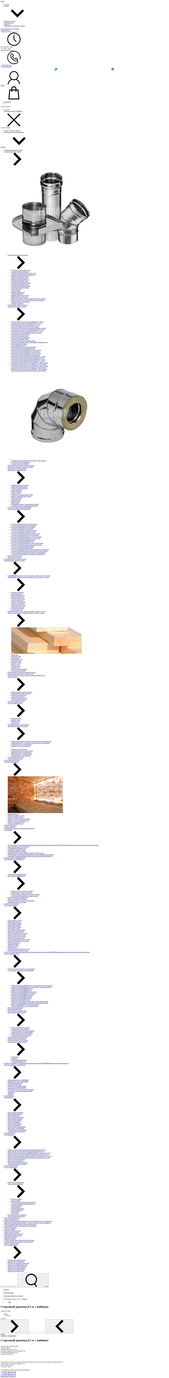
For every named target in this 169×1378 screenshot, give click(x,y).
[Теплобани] (5, 30)
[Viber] (112, 69)
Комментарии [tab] (11, 1336)
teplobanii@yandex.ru (8, 1376)
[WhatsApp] (56, 69)
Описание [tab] (4, 1336)
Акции (3, 29)
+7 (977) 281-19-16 (8, 1372)
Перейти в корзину (10, 111)
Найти (46, 1286)
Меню (2, 1)
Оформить (19, 111)
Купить (3, 1334)
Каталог (3, 147)
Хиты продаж (15, 29)
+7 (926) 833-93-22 (8, 1374)
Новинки (8, 29)
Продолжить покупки (11, 132)
